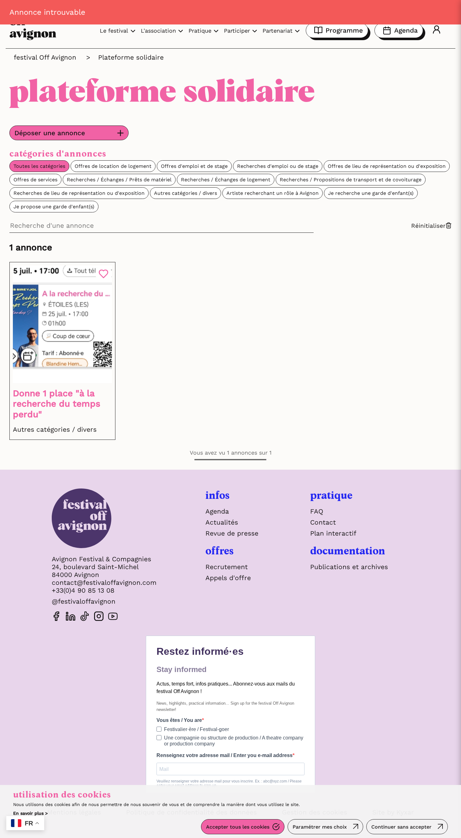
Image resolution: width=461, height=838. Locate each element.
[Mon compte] (436, 30)
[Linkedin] (70, 617)
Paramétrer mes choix (320, 827)
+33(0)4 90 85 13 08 (83, 590)
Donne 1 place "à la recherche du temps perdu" (56, 403)
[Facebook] (56, 617)
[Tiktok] (84, 617)
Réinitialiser (428, 225)
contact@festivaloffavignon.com (104, 582)
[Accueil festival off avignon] (104, 519)
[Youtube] (113, 617)
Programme (344, 30)
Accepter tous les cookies (237, 827)
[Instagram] (98, 617)
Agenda (406, 30)
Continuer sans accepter (401, 827)
